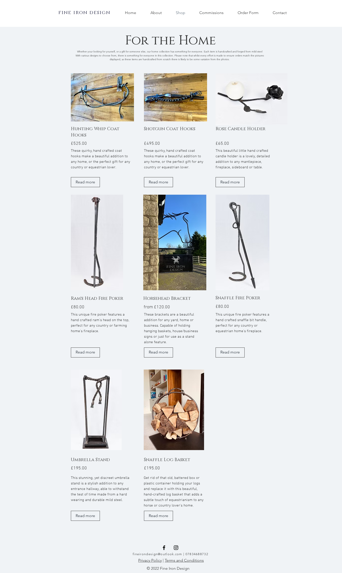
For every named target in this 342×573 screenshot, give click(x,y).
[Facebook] (164, 548)
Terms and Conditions (184, 560)
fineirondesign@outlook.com (157, 554)
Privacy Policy (150, 560)
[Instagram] (176, 548)
